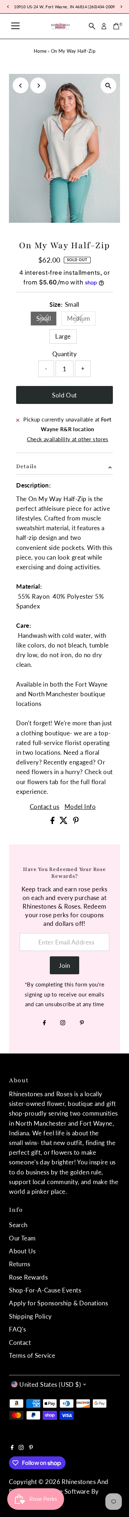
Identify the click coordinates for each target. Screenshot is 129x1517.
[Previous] (21, 85)
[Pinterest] (82, 1023)
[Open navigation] (15, 26)
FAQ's (17, 1329)
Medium (81, 320)
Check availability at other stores (68, 439)
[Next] (38, 85)
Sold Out (64, 395)
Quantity (64, 354)
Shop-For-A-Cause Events (45, 1290)
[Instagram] (62, 1023)
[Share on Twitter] (64, 821)
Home (40, 51)
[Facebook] (44, 1023)
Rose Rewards (28, 1277)
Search (18, 1225)
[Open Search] (92, 26)
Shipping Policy (30, 1316)
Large (63, 336)
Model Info (80, 807)
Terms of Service (32, 1355)
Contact (20, 1342)
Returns (19, 1264)
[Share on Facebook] (53, 821)
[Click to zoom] (108, 85)
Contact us (44, 807)
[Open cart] (116, 26)
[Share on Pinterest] (76, 821)
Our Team (22, 1238)
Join (64, 965)
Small (46, 320)
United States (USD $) (50, 1384)
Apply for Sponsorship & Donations (58, 1303)
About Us (22, 1251)
